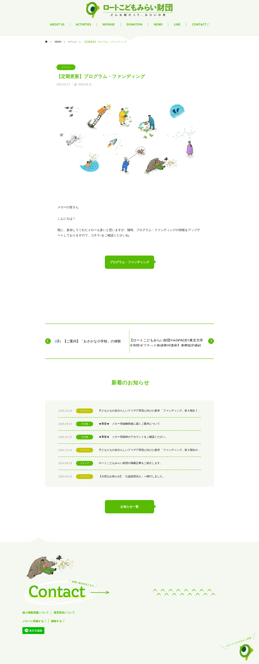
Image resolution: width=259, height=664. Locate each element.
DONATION (134, 24)
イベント (66, 67)
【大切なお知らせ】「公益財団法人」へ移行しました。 (132, 476)
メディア (84, 463)
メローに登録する (33, 621)
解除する (57, 621)
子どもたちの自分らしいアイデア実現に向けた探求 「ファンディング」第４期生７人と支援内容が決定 (150, 410)
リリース (84, 410)
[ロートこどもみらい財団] (129, 9)
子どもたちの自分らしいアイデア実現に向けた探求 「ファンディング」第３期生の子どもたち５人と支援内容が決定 (150, 449)
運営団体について (64, 612)
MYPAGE (109, 24)
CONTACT (199, 24)
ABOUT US (57, 24)
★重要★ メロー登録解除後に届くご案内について (129, 423)
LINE (177, 24)
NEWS (158, 24)
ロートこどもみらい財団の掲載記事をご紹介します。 (130, 463)
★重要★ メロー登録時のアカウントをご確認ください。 (133, 436)
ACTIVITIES (83, 24)
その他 (84, 424)
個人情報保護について (35, 612)
